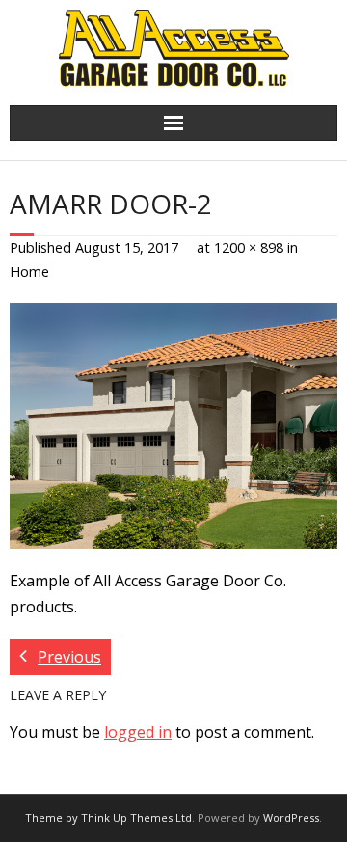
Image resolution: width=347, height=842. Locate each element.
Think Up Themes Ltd (136, 817)
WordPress (291, 817)
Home (29, 271)
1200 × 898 (248, 247)
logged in (138, 732)
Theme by (53, 817)
